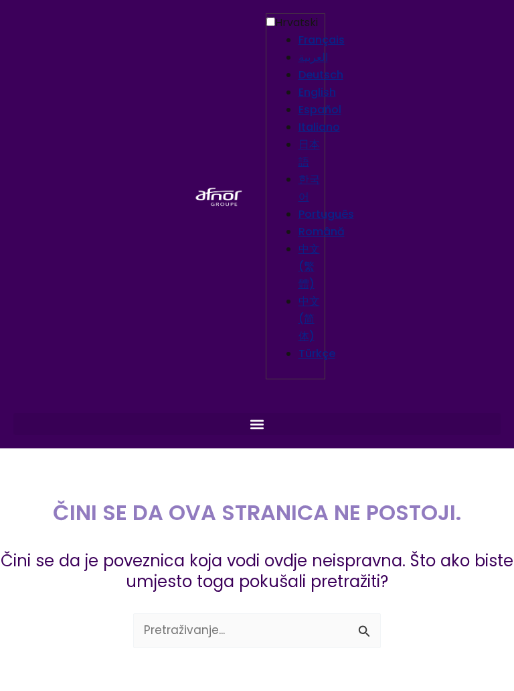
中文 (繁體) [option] (309, 266)
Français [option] (321, 40)
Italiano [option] (319, 127)
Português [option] (326, 214)
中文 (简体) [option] (309, 319)
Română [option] (321, 231)
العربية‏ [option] (313, 57)
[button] (257, 424)
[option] (311, 40)
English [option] (317, 92)
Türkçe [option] (316, 353)
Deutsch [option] (320, 74)
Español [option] (319, 109)
